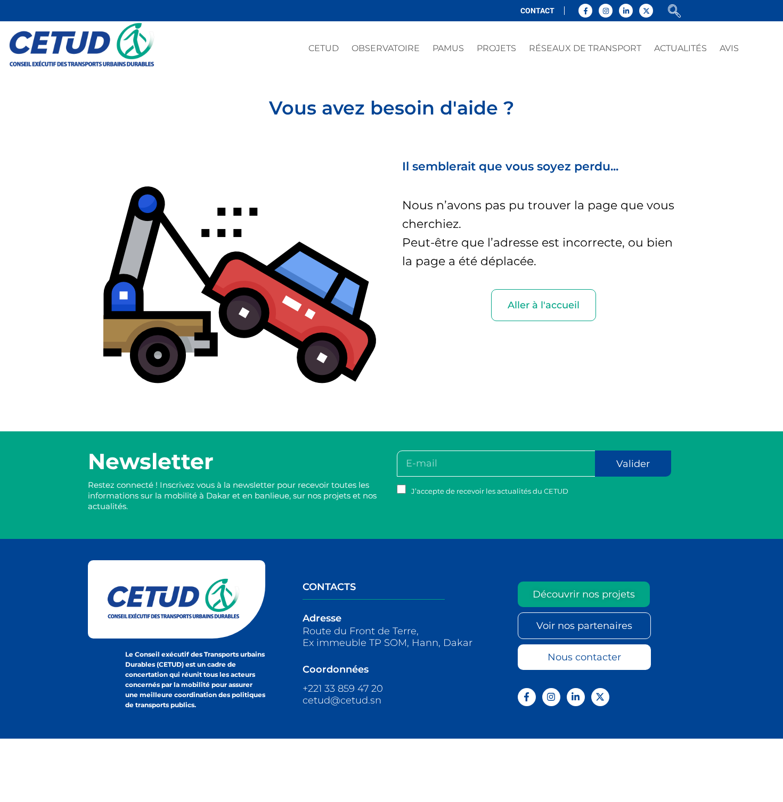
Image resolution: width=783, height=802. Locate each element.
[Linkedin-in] (626, 11)
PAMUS (448, 48)
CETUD (323, 48)
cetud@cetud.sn (342, 700)
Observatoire (386, 48)
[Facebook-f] (585, 11)
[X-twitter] (646, 11)
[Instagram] (606, 11)
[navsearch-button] (674, 12)
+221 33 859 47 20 (343, 688)
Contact (537, 10)
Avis (729, 48)
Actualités (680, 48)
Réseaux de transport (585, 48)
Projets (496, 48)
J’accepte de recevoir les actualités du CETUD (489, 491)
